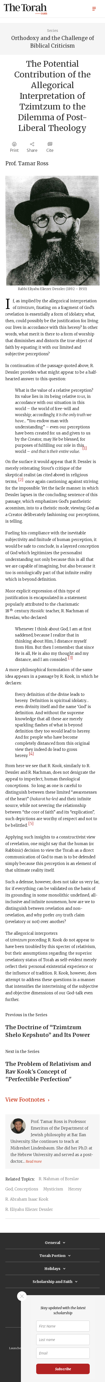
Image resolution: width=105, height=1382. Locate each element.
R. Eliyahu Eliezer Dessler (29, 1209)
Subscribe (63, 1368)
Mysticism (53, 1189)
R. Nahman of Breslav (59, 1178)
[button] (94, 8)
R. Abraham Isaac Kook (26, 1199)
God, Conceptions (21, 1189)
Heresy (75, 1189)
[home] (25, 9)
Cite (50, 150)
